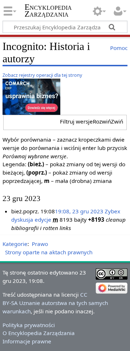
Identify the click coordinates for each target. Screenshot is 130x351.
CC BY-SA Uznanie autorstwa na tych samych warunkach (55, 303)
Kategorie (15, 243)
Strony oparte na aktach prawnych (48, 252)
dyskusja (22, 219)
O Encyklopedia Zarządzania (39, 333)
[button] (91, 121)
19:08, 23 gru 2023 (79, 211)
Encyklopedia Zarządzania (48, 10)
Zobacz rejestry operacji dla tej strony (42, 75)
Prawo (40, 243)
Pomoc (118, 47)
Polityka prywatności (29, 325)
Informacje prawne (27, 341)
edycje (43, 219)
